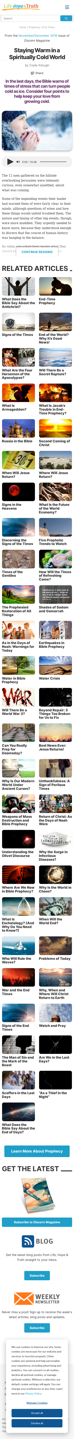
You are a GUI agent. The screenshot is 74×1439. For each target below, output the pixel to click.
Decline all (37, 1423)
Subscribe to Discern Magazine (37, 1222)
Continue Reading (37, 252)
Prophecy (34, 27)
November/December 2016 (38, 35)
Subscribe (37, 1275)
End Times (49, 27)
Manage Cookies (37, 1402)
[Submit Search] (66, 18)
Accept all (37, 1412)
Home (22, 27)
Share (39, 73)
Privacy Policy (33, 1393)
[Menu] (67, 7)
